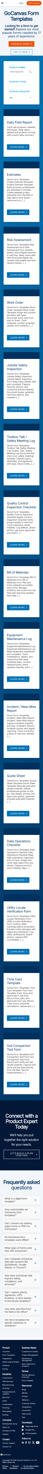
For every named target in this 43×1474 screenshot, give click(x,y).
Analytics (6, 1365)
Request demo (20, 44)
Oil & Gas (5, 1388)
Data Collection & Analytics (28, 1365)
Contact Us (6, 1447)
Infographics (26, 1407)
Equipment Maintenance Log (19, 637)
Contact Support (8, 1443)
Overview (6, 1351)
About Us (6, 1427)
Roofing (5, 1415)
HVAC (4, 1401)
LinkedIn (23, 1442)
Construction (7, 1378)
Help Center (26, 1414)
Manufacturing (8, 1385)
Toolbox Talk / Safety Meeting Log (21, 438)
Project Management (30, 1355)
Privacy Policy (5, 1467)
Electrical (5, 1397)
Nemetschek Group (9, 1424)
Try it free (21, 52)
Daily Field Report (19, 122)
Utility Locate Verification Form (19, 909)
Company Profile (8, 1431)
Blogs (24, 1389)
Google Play (30, 1430)
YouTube (37, 1442)
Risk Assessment (19, 240)
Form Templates (21, 112)
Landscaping (7, 1404)
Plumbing (5, 1408)
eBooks (25, 1393)
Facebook (26, 1442)
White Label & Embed (10, 1362)
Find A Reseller (27, 1380)
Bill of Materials (18, 572)
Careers (5, 1434)
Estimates (14, 174)
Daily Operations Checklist (18, 843)
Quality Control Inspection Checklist (21, 505)
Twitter (33, 1442)
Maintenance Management (27, 1359)
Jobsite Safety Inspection (17, 367)
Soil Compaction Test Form (18, 1047)
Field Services (7, 1381)
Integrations (7, 1358)
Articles (25, 1396)
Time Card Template (14, 981)
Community (26, 1410)
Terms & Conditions (14, 1467)
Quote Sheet (16, 776)
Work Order (15, 302)
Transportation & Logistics (8, 1393)
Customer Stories (28, 1403)
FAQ (23, 1417)
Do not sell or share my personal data (29, 1467)
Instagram (29, 1442)
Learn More (17, 147)
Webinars (25, 1400)
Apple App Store (31, 1426)
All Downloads (30, 1433)
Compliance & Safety (30, 1351)
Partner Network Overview (28, 1376)
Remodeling (6, 1411)
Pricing (5, 1369)
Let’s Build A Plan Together (21, 1154)
